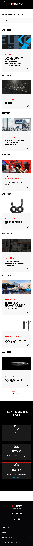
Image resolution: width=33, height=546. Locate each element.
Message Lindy (16, 459)
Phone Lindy (15, 440)
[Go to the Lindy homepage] (17, 4)
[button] (30, 5)
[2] (21, 393)
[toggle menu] (3, 4)
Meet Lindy (16, 477)
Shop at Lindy (7, 537)
